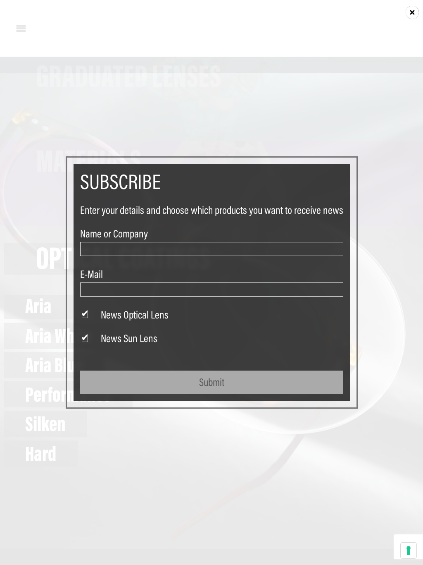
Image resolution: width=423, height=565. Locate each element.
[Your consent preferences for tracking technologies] (408, 550)
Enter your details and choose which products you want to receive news (211, 210)
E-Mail (91, 274)
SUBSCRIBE (120, 181)
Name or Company (114, 233)
